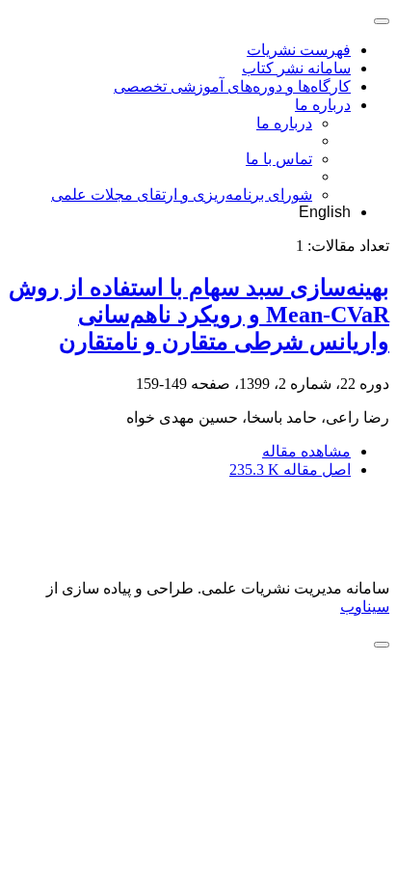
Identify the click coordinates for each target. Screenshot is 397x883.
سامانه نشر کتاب (296, 68)
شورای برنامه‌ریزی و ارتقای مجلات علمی (181, 194)
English (325, 212)
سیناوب (364, 606)
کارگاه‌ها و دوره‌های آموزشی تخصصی (232, 86)
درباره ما (323, 105)
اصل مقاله (290, 469)
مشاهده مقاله (306, 451)
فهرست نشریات (299, 49)
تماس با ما (279, 159)
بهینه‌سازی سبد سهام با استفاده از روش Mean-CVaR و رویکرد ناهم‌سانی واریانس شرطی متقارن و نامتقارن (199, 314)
